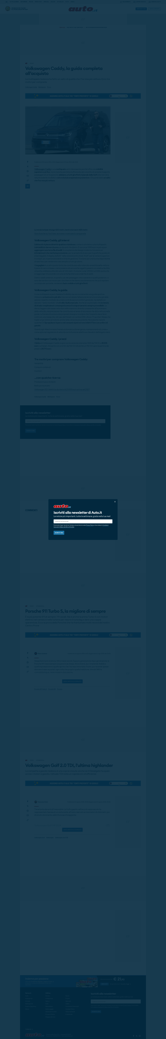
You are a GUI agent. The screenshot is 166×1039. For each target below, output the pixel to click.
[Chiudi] (115, 501)
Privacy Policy (89, 525)
